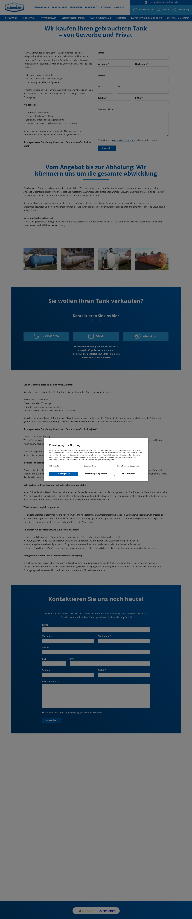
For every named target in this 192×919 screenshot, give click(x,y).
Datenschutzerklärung (107, 457)
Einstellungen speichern (96, 474)
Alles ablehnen (128, 474)
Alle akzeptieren (63, 474)
